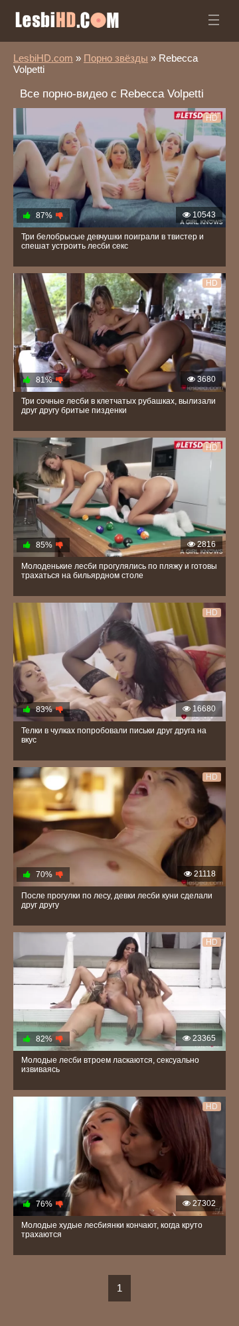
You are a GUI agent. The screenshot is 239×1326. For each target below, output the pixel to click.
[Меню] (214, 20)
